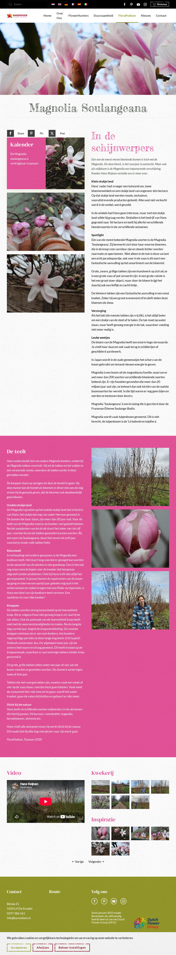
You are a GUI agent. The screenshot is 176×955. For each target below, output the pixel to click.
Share (21, 133)
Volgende (95, 861)
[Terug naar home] (17, 16)
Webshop (162, 4)
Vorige (79, 861)
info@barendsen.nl (19, 918)
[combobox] (27, 4)
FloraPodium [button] (127, 15)
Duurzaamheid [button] (103, 15)
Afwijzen (43, 947)
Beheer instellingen (72, 947)
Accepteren (19, 947)
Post (62, 133)
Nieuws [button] (146, 15)
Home (47, 15)
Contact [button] (161, 15)
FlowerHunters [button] (78, 15)
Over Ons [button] (60, 16)
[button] (46, 222)
